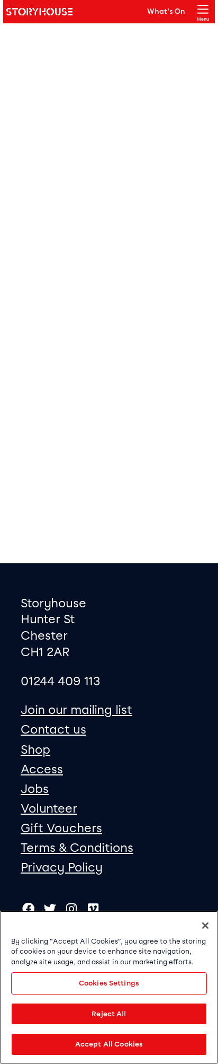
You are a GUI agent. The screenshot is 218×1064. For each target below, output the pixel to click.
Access (42, 769)
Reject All (109, 1014)
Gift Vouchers (61, 828)
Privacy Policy (62, 867)
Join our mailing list (76, 709)
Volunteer (49, 808)
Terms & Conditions (77, 847)
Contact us (53, 729)
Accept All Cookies (109, 1044)
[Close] (205, 925)
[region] (109, 987)
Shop (35, 749)
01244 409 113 (61, 681)
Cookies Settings (109, 983)
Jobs (35, 788)
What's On (166, 11)
